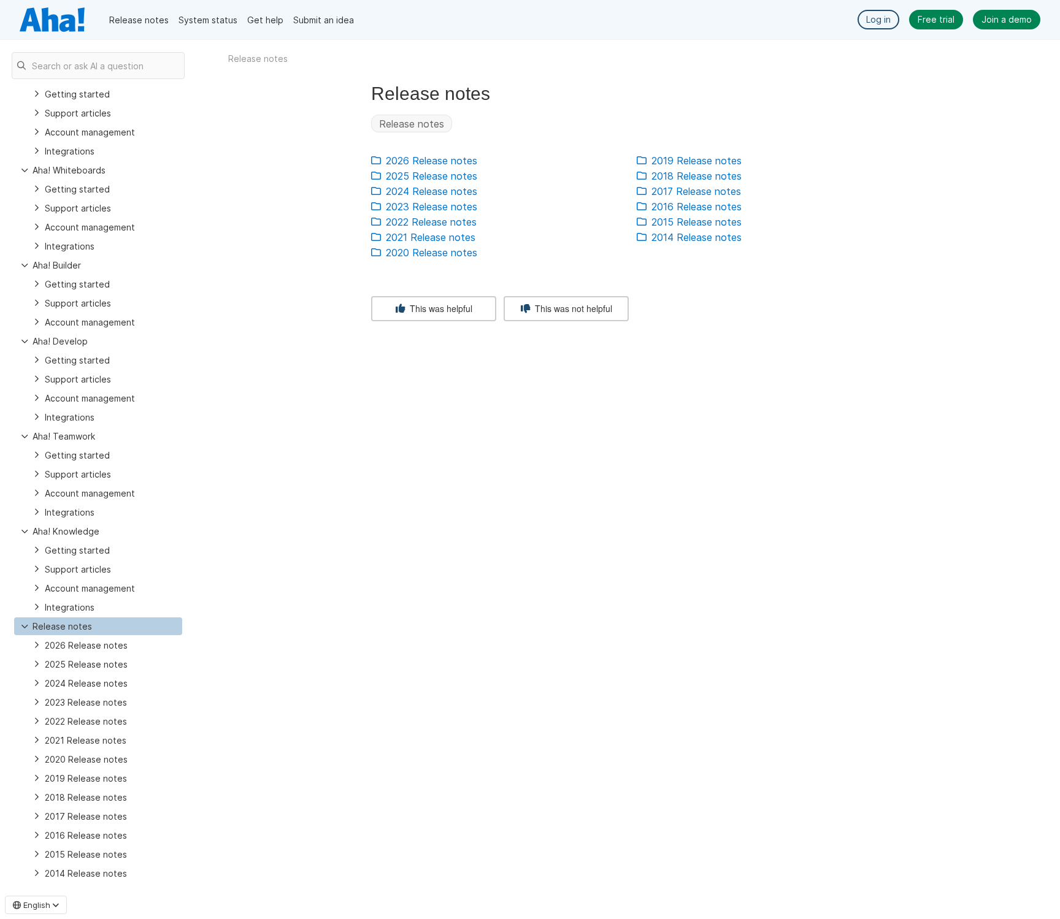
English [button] (36, 905)
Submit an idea (323, 20)
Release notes (139, 20)
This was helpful (439, 308)
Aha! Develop (60, 341)
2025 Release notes (86, 664)
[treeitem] (98, 626)
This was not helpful (572, 308)
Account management (90, 132)
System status (208, 20)
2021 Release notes (85, 740)
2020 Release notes (86, 759)
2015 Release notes (86, 854)
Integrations (69, 151)
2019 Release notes (86, 778)
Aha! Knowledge (66, 531)
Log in (878, 19)
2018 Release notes (86, 797)
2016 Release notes (86, 835)
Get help (265, 20)
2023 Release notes (86, 702)
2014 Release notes (86, 873)
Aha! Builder (57, 265)
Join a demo (1006, 19)
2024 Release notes (86, 683)
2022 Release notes (86, 721)
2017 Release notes (86, 816)
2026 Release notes (86, 645)
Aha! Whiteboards (69, 170)
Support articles (78, 113)
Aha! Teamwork (64, 436)
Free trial (936, 19)
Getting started (77, 94)
